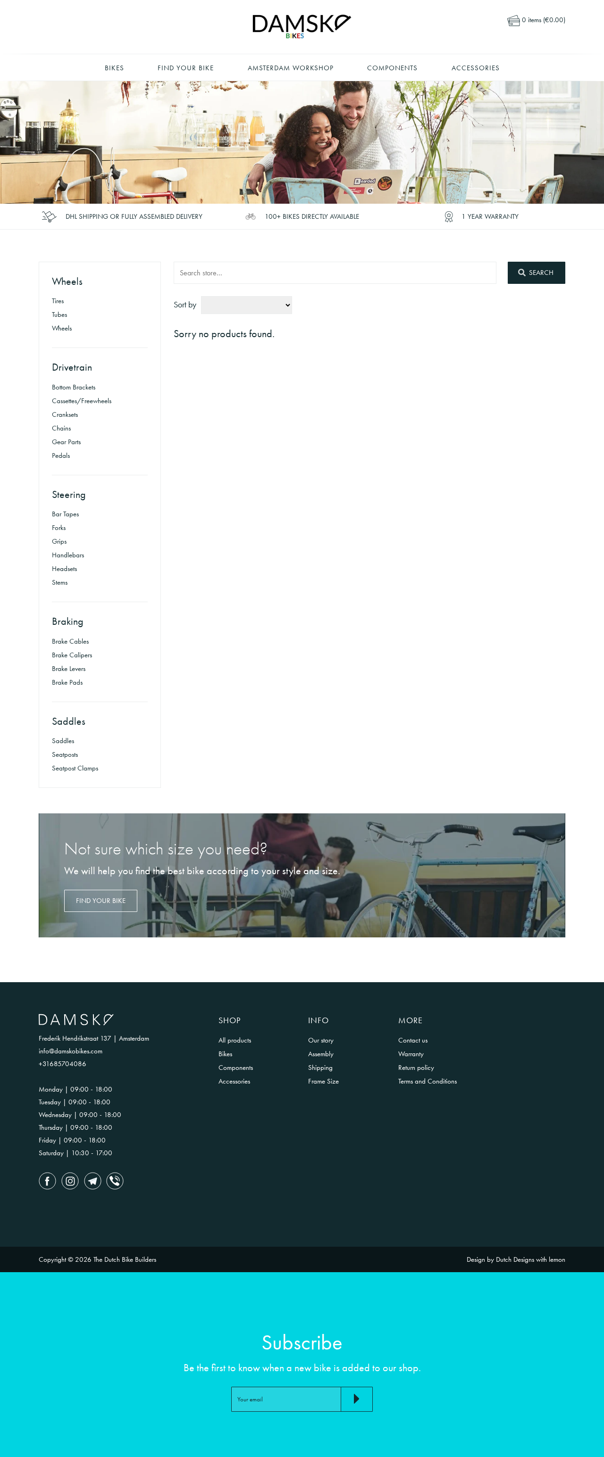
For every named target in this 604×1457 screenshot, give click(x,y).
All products (234, 1040)
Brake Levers (68, 668)
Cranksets (65, 414)
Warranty (411, 1054)
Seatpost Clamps (75, 768)
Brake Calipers (72, 655)
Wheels (62, 328)
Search (540, 272)
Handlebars (68, 555)
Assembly (321, 1054)
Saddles (63, 740)
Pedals (61, 455)
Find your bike (186, 68)
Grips (59, 541)
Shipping (320, 1067)
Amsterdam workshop (291, 68)
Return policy (416, 1067)
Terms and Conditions (427, 1081)
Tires (58, 301)
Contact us (413, 1040)
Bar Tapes (65, 514)
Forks (59, 527)
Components (392, 68)
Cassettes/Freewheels (81, 401)
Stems (59, 582)
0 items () (542, 20)
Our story (321, 1040)
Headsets (64, 568)
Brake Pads (67, 682)
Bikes (114, 68)
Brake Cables (70, 641)
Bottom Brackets (73, 387)
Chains (61, 428)
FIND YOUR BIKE (101, 900)
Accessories (476, 68)
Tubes (59, 314)
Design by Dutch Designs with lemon (516, 1259)
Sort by (185, 304)
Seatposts (65, 754)
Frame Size (323, 1081)
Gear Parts (66, 442)
